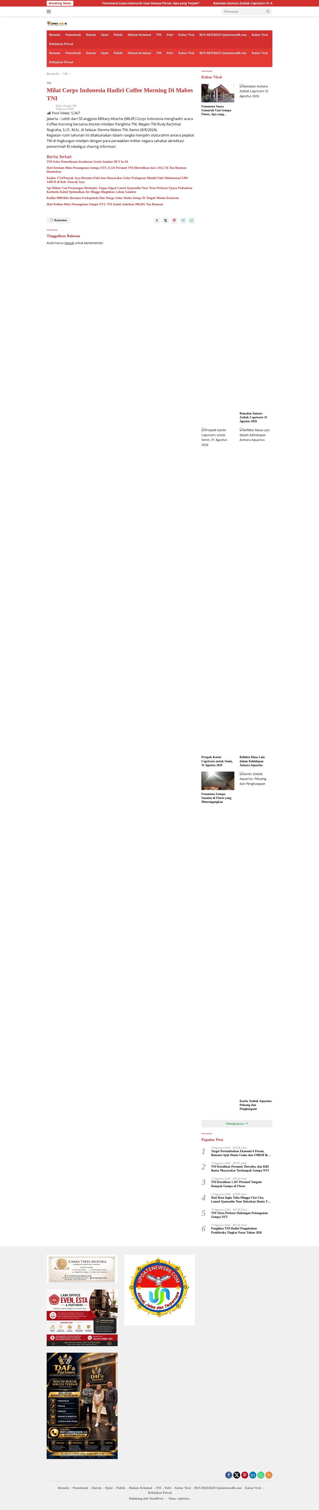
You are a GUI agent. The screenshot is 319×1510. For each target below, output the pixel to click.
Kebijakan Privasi (61, 44)
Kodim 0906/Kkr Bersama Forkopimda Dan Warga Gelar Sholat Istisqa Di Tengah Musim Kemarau (113, 198)
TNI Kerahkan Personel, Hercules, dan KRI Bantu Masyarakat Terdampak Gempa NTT (240, 1168)
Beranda (54, 34)
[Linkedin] (252, 1475)
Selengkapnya (235, 1123)
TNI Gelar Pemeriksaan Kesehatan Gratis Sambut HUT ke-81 (87, 161)
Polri (170, 34)
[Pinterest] (244, 1475)
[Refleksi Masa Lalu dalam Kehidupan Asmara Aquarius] (256, 590)
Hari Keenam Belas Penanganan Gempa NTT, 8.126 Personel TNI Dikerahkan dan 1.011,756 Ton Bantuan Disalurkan (116, 169)
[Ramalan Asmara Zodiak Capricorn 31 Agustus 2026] (256, 246)
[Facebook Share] (157, 220)
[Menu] (50, 11)
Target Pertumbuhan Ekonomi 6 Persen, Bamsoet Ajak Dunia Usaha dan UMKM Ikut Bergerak (241, 1153)
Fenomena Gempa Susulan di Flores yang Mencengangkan (216, 797)
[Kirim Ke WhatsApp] (191, 220)
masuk (69, 243)
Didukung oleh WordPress (146, 1498)
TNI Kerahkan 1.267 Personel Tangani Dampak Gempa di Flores (236, 1184)
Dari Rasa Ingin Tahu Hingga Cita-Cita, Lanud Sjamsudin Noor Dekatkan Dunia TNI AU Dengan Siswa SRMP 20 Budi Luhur (241, 1200)
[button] (268, 11)
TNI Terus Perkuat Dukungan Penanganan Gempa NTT (239, 1215)
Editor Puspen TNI (66, 106)
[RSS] (268, 1475)
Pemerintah (73, 34)
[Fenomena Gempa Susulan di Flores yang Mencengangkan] (217, 781)
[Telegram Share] (183, 220)
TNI (158, 34)
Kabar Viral (186, 34)
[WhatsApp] (260, 1475)
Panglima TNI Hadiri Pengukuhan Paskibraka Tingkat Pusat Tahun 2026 (236, 1230)
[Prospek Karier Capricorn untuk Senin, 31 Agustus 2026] (217, 590)
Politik (118, 34)
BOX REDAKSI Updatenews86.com (223, 34)
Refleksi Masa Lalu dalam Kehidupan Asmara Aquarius (252, 761)
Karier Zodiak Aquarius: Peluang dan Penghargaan (256, 1105)
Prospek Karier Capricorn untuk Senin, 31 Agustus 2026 (217, 761)
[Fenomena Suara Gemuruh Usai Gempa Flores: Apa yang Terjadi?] (217, 93)
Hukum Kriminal (139, 34)
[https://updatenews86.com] (57, 23)
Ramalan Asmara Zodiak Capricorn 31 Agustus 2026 (224, 3)
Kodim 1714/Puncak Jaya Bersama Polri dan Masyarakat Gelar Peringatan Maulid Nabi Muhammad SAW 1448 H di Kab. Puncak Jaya (117, 180)
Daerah (91, 34)
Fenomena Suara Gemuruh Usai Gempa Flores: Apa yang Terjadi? (123, 3)
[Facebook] (228, 1475)
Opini (105, 34)
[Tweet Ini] (165, 220)
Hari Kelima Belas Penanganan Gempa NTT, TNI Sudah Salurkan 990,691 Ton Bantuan (105, 204)
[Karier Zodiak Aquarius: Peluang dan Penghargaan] (256, 934)
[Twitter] (236, 1475)
